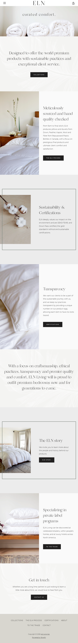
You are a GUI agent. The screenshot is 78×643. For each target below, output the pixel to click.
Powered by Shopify (39, 637)
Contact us (39, 597)
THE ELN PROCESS (53, 158)
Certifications (52, 324)
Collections (39, 74)
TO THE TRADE (33, 625)
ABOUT (64, 620)
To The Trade (52, 546)
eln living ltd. (45, 634)
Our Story (46, 460)
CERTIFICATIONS (51, 620)
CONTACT (47, 625)
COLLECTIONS (17, 620)
